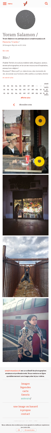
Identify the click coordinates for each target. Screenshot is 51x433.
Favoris (6, 41)
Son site (6, 51)
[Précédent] (14, 104)
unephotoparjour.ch (12, 371)
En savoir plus (30, 430)
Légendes (25, 387)
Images (25, 383)
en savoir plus (8, 77)
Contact (25, 413)
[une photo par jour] (25, 3)
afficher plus (25, 98)
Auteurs (25, 398)
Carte (15, 41)
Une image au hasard (25, 406)
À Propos (25, 410)
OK (19, 430)
